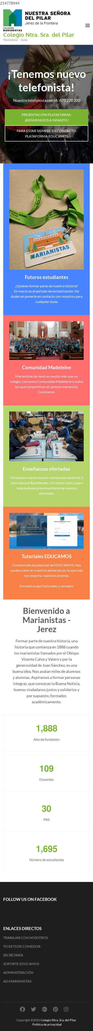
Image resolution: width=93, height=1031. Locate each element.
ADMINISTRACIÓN (18, 972)
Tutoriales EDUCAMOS (47, 556)
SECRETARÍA (13, 955)
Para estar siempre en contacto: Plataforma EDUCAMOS (47, 133)
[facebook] (22, 1009)
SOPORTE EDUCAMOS (21, 964)
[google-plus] (44, 1009)
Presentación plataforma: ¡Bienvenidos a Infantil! (46, 117)
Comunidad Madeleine (46, 367)
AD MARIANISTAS (17, 981)
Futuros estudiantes (46, 277)
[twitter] (33, 1009)
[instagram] (66, 1009)
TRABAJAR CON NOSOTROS (25, 937)
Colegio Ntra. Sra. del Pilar (38, 34)
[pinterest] (55, 1009)
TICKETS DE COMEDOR (21, 946)
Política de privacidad (47, 1024)
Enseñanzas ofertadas (46, 469)
